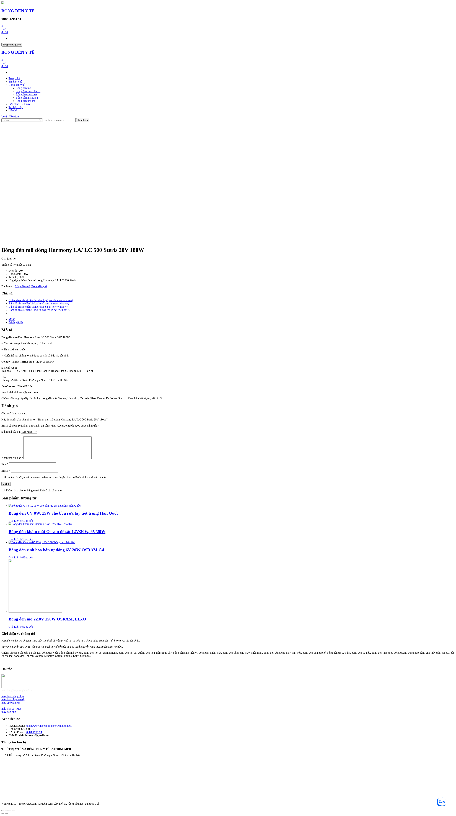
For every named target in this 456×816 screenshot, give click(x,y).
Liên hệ (13, 110)
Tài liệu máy (16, 107)
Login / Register (10, 116)
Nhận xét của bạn (12, 457)
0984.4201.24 (34, 732)
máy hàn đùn (8, 711)
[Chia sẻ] (6, 810)
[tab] (232, 319)
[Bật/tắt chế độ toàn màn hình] (10, 810)
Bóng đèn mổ (23, 87)
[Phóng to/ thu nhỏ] (13, 810)
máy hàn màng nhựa (12, 696)
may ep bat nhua (10, 702)
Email (5, 470)
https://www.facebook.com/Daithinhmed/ (49, 725)
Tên (4, 464)
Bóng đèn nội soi (25, 100)
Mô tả (12, 319)
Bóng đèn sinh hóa (26, 94)
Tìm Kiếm (83, 120)
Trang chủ (14, 78)
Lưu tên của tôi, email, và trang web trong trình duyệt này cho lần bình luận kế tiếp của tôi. (56, 477)
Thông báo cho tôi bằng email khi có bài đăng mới (34, 490)
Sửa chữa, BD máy (19, 104)
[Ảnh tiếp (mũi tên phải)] (6, 813)
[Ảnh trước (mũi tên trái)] (2, 813)
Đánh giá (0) (16, 322)
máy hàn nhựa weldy (13, 699)
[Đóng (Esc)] (2, 810)
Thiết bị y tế (15, 81)
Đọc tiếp (28, 520)
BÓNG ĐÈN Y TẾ (18, 11)
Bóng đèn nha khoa (27, 97)
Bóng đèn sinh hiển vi (28, 91)
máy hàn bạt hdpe (11, 708)
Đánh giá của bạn (11, 431)
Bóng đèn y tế (16, 84)
